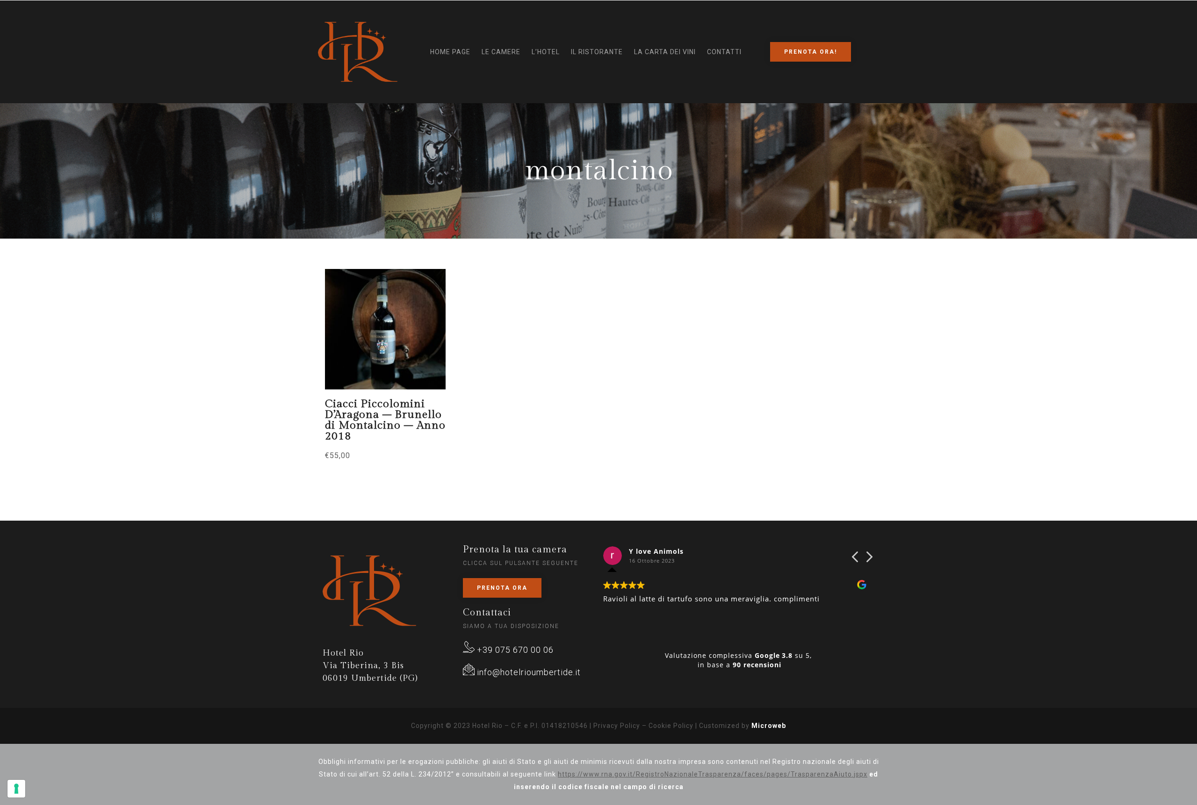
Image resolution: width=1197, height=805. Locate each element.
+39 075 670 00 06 (514, 650)
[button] (868, 559)
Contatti (724, 52)
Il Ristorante (597, 52)
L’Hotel (546, 52)
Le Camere (501, 52)
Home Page (450, 52)
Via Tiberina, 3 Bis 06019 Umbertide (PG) (370, 665)
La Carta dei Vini (665, 52)
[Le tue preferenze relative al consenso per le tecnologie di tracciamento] (16, 789)
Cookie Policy (671, 725)
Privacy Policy (616, 725)
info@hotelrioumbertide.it (528, 672)
